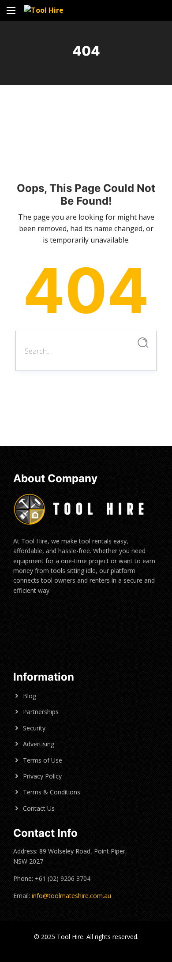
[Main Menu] (11, 10)
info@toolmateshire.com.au (71, 895)
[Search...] (143, 342)
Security (34, 728)
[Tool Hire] (44, 10)
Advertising (38, 744)
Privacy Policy (42, 776)
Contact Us (39, 808)
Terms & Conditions (51, 792)
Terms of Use (42, 760)
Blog (29, 696)
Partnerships (41, 711)
